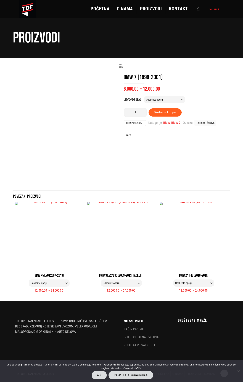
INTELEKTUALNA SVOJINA (141, 337)
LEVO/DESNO (132, 100)
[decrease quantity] (128, 112)
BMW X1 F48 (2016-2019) (193, 275)
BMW (166, 123)
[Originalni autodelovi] (27, 9)
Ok (99, 375)
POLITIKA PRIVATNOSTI (139, 345)
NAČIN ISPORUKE (135, 329)
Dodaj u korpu (165, 112)
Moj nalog (214, 9)
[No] (238, 371)
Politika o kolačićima (131, 375)
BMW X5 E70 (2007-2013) (49, 275)
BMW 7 (175, 123)
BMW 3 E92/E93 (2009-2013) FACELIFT (121, 275)
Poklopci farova (205, 123)
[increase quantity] (143, 112)
